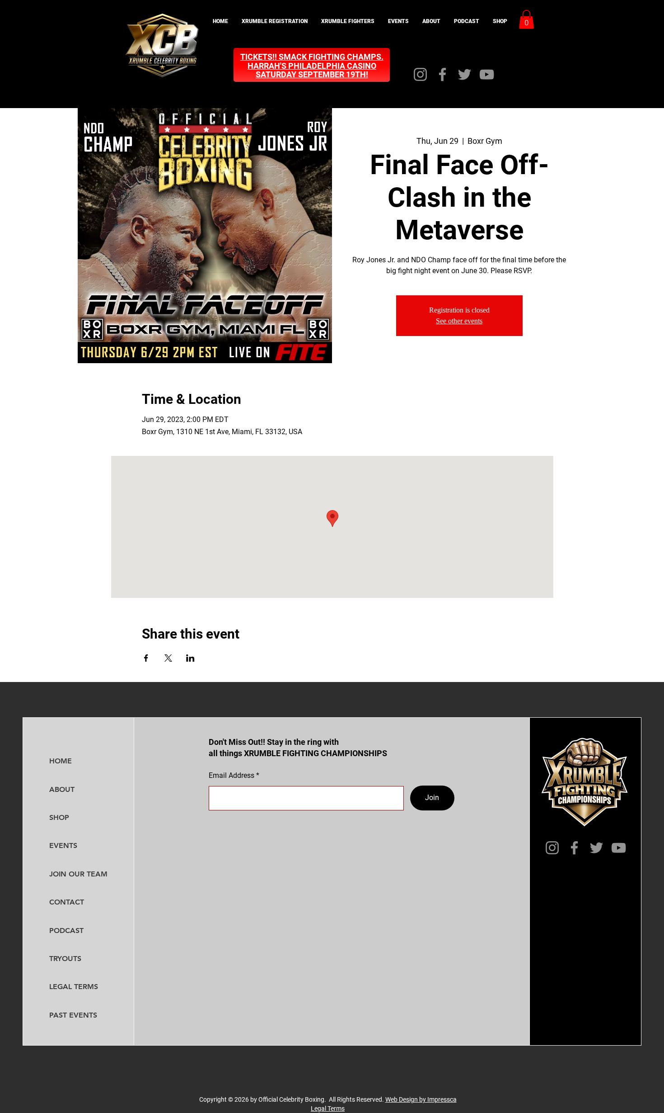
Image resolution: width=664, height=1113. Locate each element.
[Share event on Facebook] (146, 658)
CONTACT (66, 902)
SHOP (59, 817)
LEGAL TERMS (73, 986)
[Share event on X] (168, 658)
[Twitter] (464, 74)
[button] (274, 21)
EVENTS (63, 845)
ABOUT (62, 789)
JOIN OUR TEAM (78, 874)
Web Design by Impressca (421, 1099)
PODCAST (66, 930)
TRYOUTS (65, 958)
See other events (459, 321)
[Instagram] (420, 74)
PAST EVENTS (73, 1015)
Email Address (231, 775)
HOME (60, 761)
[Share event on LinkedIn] (190, 658)
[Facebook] (442, 74)
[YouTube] (487, 74)
